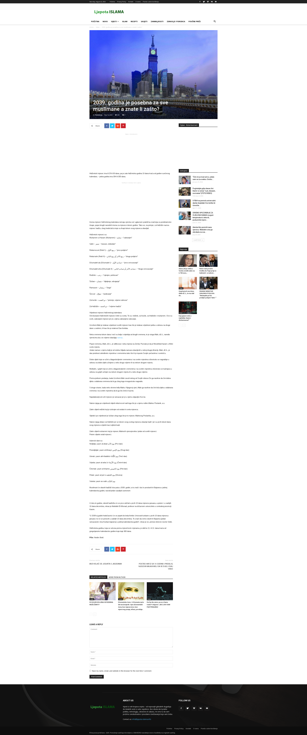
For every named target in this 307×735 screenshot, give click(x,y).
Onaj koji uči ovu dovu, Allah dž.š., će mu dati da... (186, 293)
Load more (197, 240)
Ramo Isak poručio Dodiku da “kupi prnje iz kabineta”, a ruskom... (207, 271)
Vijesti (114, 21)
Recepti (134, 21)
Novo (105, 21)
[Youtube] (216, 1)
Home (91, 27)
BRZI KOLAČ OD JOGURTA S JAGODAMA (105, 564)
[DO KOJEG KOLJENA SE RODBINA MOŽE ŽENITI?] (102, 591)
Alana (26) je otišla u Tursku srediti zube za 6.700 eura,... (187, 271)
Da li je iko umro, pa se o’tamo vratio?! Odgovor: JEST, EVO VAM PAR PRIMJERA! (158, 604)
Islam (124, 21)
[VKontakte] (212, 1)
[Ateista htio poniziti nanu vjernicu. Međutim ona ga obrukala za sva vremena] (185, 230)
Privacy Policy (121, 2)
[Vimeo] (208, 1)
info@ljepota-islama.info (141, 719)
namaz (120, 338)
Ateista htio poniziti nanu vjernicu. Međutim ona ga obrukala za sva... (203, 229)
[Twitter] (204, 1)
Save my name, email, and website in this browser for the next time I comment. (122, 671)
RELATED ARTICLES (98, 577)
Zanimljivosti (157, 21)
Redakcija (98, 115)
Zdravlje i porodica (176, 21)
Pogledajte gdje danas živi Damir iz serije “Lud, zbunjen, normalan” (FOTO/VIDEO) (204, 191)
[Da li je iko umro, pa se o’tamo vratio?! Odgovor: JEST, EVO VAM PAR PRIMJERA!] (160, 591)
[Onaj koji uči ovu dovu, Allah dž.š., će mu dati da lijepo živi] (188, 283)
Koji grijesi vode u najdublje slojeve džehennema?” (185, 318)
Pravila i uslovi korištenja (151, 2)
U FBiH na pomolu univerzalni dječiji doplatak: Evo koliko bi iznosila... (204, 203)
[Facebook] (200, 1)
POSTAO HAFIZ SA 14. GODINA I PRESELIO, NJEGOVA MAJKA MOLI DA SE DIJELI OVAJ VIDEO (156, 566)
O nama (138, 2)
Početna (112, 2)
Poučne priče (195, 21)
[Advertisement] (131, 152)
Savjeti (144, 21)
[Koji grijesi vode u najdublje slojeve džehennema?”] (188, 307)
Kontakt (130, 2)
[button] (215, 22)
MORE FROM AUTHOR (117, 577)
